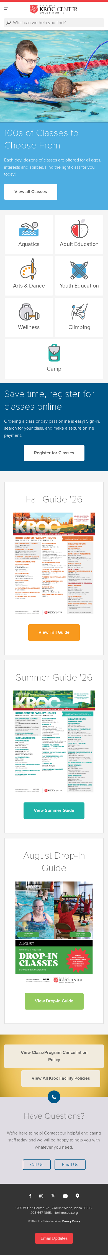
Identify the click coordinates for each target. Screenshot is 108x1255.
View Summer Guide (54, 810)
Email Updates (54, 1238)
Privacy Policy (71, 1221)
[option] (54, 76)
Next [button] (14, 76)
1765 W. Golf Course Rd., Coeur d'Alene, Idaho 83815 (54, 1208)
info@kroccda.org (65, 1213)
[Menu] (6, 9)
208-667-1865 (40, 1213)
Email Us (70, 1164)
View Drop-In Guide (54, 1001)
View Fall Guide (54, 632)
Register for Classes (54, 453)
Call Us (36, 1164)
